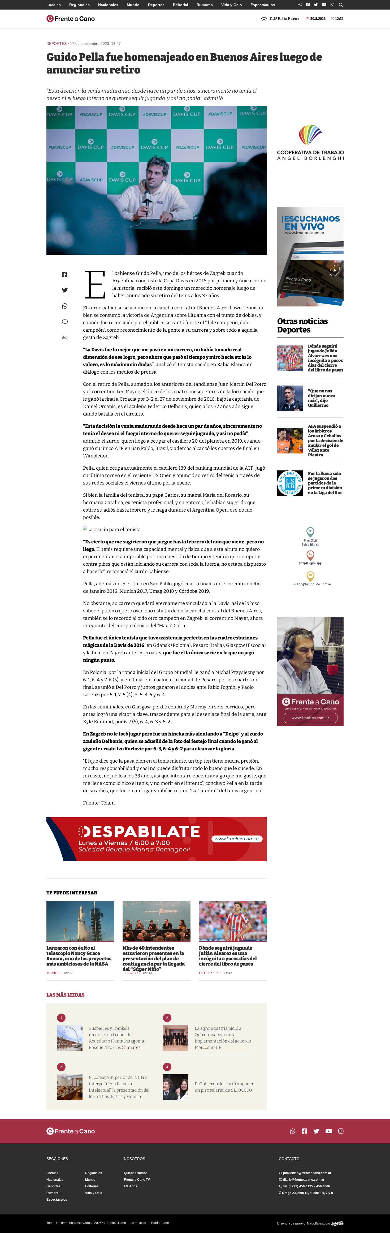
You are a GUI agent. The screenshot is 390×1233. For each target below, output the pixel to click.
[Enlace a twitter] (316, 4)
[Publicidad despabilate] (156, 839)
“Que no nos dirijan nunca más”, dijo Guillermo (321, 398)
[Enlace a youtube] (324, 4)
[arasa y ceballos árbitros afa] (290, 440)
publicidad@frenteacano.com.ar (307, 1173)
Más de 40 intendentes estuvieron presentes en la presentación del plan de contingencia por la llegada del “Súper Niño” (154, 958)
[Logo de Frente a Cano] (70, 18)
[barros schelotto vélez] (290, 398)
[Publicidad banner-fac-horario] (310, 671)
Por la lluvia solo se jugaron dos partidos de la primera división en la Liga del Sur (325, 483)
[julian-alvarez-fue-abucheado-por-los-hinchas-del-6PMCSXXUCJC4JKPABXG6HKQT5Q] (290, 358)
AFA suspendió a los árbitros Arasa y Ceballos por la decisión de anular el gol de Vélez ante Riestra (325, 440)
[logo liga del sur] (290, 483)
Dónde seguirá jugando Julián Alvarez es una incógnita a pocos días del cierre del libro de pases (325, 358)
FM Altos (130, 1186)
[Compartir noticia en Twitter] (65, 290)
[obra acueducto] (70, 1038)
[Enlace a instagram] (332, 4)
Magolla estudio (319, 1223)
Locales (53, 5)
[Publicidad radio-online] (310, 256)
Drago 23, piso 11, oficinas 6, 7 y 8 (307, 1193)
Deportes (156, 5)
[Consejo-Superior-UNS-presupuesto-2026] (70, 1087)
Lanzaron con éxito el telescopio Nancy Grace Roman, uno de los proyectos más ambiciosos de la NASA (78, 956)
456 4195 (306, 1186)
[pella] (156, 180)
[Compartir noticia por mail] (64, 337)
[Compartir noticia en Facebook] (64, 274)
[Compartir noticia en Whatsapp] (65, 306)
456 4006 (323, 1186)
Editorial (180, 5)
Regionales (79, 5)
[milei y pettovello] (175, 1087)
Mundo (133, 5)
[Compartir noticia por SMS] (65, 321)
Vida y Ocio (231, 5)
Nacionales (108, 5)
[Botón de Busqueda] (341, 4)
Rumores (205, 5)
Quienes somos (136, 1173)
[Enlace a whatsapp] (300, 4)
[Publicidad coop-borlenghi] (310, 141)
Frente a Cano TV (137, 1180)
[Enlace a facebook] (308, 4)
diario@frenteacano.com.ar (303, 1180)
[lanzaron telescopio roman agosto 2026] (80, 921)
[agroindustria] (175, 1038)
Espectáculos (262, 5)
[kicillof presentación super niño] (156, 921)
